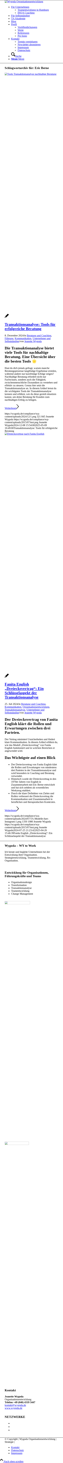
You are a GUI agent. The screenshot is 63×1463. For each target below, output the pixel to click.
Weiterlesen (10, 408)
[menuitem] (34, 10)
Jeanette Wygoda (33, 341)
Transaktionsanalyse (15, 709)
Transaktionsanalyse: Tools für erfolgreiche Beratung (30, 326)
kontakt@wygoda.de (15, 1405)
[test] (24, 1)
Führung (9, 338)
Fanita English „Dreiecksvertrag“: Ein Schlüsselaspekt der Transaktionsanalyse (24, 690)
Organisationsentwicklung (36, 707)
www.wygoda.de (13, 1408)
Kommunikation (23, 338)
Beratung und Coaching (39, 335)
